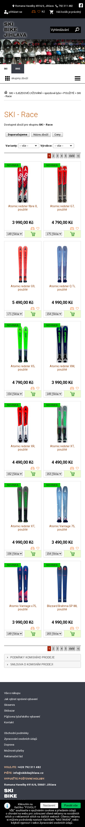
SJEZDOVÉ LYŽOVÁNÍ (29, 93)
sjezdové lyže (52, 93)
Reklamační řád (13, 756)
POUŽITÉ (68, 93)
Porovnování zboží (34, 11)
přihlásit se (15, 11)
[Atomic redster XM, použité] (62, 343)
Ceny (57, 134)
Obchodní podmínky (16, 733)
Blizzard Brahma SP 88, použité (62, 607)
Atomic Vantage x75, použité (23, 607)
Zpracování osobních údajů (20, 738)
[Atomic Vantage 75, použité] (62, 503)
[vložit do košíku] (33, 234)
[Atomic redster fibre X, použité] (22, 183)
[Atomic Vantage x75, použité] (22, 583)
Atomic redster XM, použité (62, 368)
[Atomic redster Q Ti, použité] (62, 263)
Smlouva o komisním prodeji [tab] (31, 664)
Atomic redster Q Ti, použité (62, 288)
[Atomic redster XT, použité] (62, 423)
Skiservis (9, 704)
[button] (71, 805)
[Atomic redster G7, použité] (62, 183)
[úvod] (6, 93)
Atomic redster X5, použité (23, 368)
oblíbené (37, 228)
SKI (11, 93)
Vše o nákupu (12, 693)
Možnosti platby (14, 750)
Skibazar (9, 710)
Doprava (9, 744)
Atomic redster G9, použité (23, 288)
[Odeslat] (77, 29)
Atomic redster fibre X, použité (23, 208)
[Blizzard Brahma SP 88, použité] (62, 583)
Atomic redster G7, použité (62, 208)
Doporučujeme (17, 134)
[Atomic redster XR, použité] (22, 423)
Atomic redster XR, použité (23, 448)
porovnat (33, 228)
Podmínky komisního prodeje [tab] (32, 657)
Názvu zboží (40, 134)
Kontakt (9, 722)
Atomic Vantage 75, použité (62, 528)
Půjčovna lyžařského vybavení (22, 716)
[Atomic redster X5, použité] (22, 343)
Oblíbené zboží (38, 11)
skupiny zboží (19, 78)
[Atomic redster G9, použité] (22, 263)
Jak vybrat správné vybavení (21, 699)
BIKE (17, 68)
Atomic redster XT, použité (62, 448)
